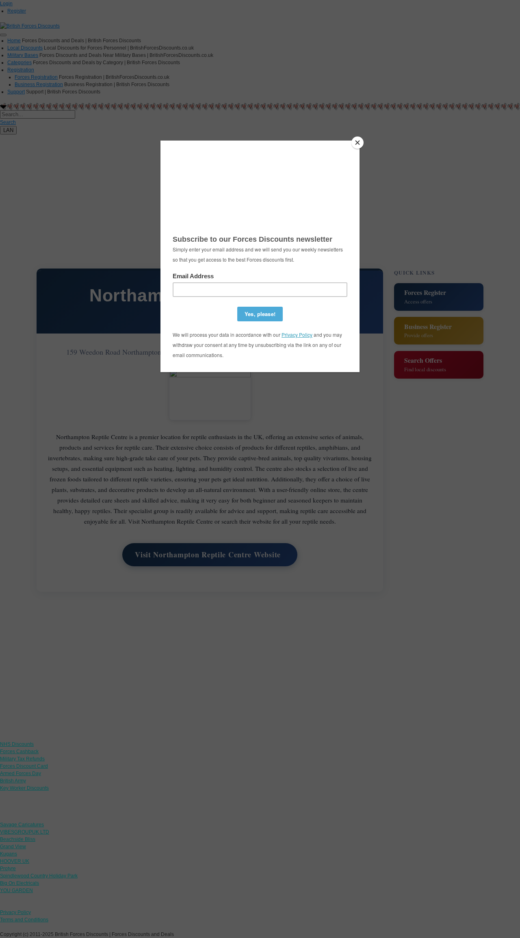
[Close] (357, 142)
